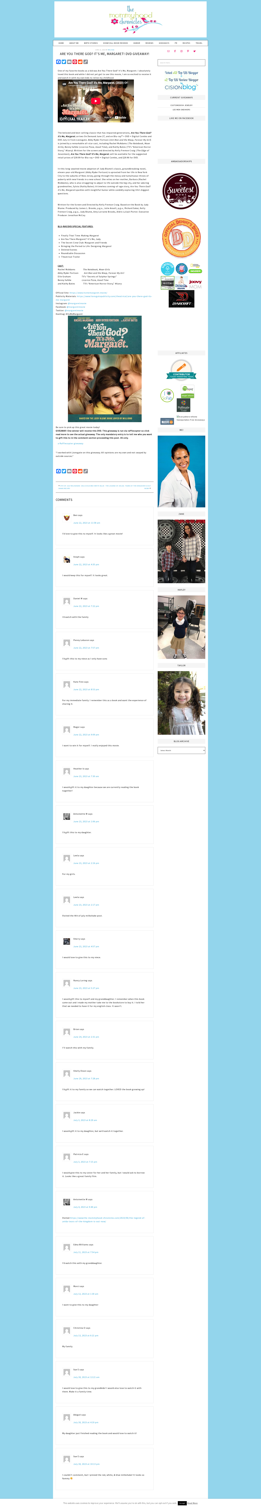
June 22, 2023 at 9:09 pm (86, 734)
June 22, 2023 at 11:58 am (86, 522)
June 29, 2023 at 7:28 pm (86, 1078)
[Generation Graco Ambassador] (167, 274)
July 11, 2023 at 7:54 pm (85, 1252)
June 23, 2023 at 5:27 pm (86, 988)
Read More (192, 1503)
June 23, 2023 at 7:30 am (86, 776)
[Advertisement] (181, 329)
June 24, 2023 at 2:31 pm (86, 1036)
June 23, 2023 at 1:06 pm (86, 821)
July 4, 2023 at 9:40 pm (85, 1207)
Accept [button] (182, 1503)
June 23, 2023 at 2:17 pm (86, 904)
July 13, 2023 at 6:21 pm (85, 1335)
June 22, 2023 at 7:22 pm (86, 606)
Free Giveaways (197, 420)
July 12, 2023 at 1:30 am (85, 1293)
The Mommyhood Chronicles (130, 20)
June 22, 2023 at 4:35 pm (86, 564)
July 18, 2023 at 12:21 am (86, 1377)
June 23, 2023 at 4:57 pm (86, 946)
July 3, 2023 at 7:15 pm (85, 1161)
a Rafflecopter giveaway (70, 443)
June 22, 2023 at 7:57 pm (86, 647)
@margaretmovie (77, 303)
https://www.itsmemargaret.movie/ (88, 292)
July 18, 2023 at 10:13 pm (86, 1464)
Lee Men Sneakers (181, 109)
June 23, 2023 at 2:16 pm (86, 863)
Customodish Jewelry (181, 105)
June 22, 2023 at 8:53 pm (86, 689)
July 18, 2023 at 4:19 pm (85, 1422)
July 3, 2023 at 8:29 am (85, 1120)
